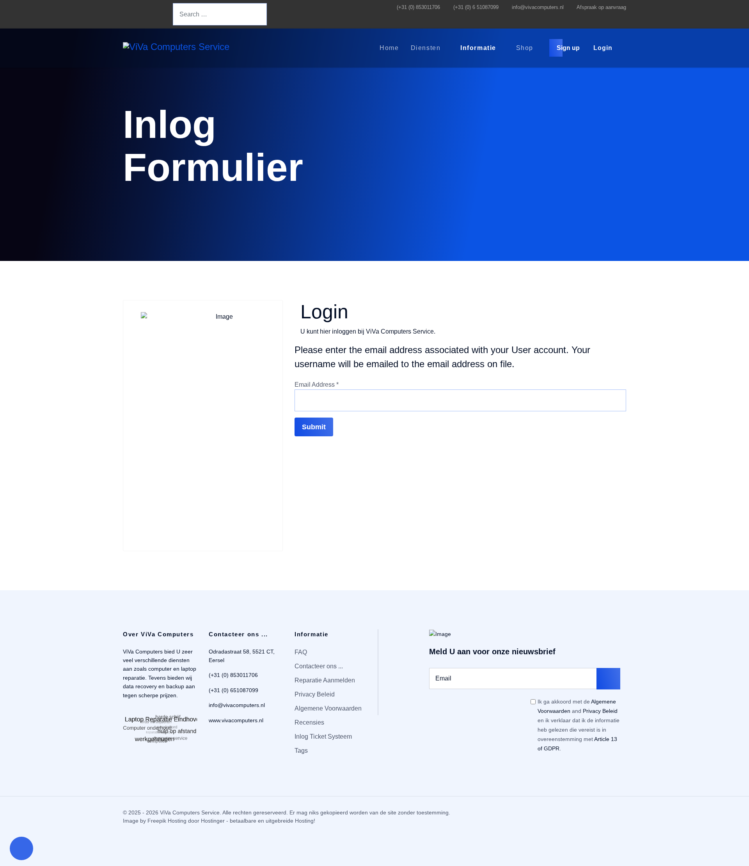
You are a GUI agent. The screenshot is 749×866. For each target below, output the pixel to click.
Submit (314, 427)
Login (602, 48)
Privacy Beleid (315, 694)
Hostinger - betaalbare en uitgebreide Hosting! (258, 821)
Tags (301, 750)
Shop (524, 48)
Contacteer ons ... (319, 666)
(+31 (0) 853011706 (418, 7)
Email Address (317, 384)
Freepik (156, 821)
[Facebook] (125, 14)
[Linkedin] (149, 14)
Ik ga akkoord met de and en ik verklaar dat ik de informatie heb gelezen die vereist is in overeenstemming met (578, 725)
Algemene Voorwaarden (328, 708)
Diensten (426, 48)
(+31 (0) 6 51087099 (476, 7)
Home (389, 48)
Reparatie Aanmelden (325, 680)
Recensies (309, 722)
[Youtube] (137, 14)
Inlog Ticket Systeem (323, 736)
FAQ (301, 652)
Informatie (478, 48)
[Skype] (161, 14)
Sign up (569, 48)
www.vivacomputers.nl (236, 720)
